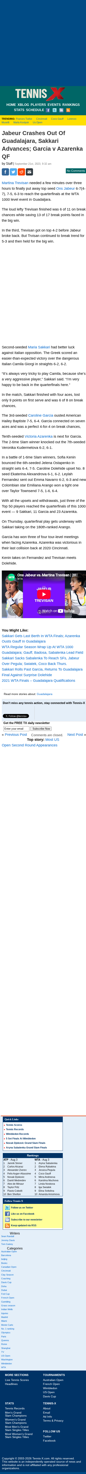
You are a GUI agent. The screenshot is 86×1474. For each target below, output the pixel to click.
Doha (3, 1286)
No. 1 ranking (7, 1329)
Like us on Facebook (22, 1213)
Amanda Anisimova (49, 1194)
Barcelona (6, 1255)
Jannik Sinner (14, 1163)
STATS (19, 110)
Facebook (49, 1440)
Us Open (37, 122)
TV (2, 1352)
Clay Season (7, 1274)
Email (46, 1412)
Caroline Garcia (40, 415)
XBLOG (23, 104)
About (46, 1408)
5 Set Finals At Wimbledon (21, 1138)
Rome (4, 1344)
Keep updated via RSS (23, 1225)
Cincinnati (41, 118)
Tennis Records (15, 1129)
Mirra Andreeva (47, 1177)
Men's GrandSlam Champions (16, 1414)
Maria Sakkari (39, 347)
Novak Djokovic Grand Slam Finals (25, 1143)
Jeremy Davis (8, 1240)
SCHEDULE (35, 110)
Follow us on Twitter (22, 1207)
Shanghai (5, 1348)
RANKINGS (71, 104)
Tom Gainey (7, 1244)
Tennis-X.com (41, 1458)
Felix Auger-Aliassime (19, 1173)
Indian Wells (7, 1309)
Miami (4, 1321)
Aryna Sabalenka (48, 1163)
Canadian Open (8, 1267)
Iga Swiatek (45, 1187)
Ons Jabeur (65, 189)
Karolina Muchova (48, 1180)
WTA (3, 1367)
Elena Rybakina (47, 1166)
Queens (5, 1340)
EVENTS (54, 104)
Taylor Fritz (13, 1187)
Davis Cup (6, 1282)
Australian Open (9, 1251)
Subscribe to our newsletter (26, 1219)
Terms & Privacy (53, 1420)
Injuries (4, 1313)
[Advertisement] (43, 43)
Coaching (5, 1278)
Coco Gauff (57, 118)
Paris (3, 1336)
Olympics (5, 1332)
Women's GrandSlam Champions (16, 1421)
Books (4, 1263)
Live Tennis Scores (17, 1380)
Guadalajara (44, 694)
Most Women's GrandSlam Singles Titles (19, 1435)
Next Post (75, 735)
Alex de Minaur (15, 1183)
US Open (5, 1356)
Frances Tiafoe (24, 118)
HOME (11, 104)
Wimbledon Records (17, 1134)
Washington (7, 1359)
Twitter (47, 1436)
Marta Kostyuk (21, 122)
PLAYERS (38, 104)
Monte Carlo (7, 1325)
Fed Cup (5, 1294)
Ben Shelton (14, 1194)
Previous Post (16, 735)
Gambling (5, 1302)
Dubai (4, 1290)
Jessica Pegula (47, 1170)
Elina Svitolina (46, 1190)
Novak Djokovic (15, 1177)
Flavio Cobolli (14, 1190)
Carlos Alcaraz (15, 1166)
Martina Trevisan (15, 183)
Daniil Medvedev (16, 1180)
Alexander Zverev (17, 1170)
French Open (7, 1298)
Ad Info (47, 1416)
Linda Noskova (47, 1183)
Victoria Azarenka (39, 436)
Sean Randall (7, 1236)
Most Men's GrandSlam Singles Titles (17, 1428)
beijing (4, 1259)
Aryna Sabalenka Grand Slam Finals (26, 1147)
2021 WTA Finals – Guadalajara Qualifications (38, 681)
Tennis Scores (14, 1125)
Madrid (4, 1317)
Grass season (8, 1305)
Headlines (11, 1384)
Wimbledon (6, 1363)
